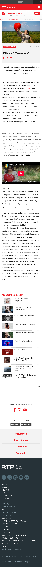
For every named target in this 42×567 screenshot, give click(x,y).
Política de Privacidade (9, 556)
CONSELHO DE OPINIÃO (10, 538)
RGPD (4, 546)
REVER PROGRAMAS (9, 507)
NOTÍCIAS (5, 484)
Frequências (21, 440)
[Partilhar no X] (7, 58)
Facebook (4, 477)
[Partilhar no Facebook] (3, 58)
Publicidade (13, 558)
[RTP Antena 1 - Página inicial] (14, 7)
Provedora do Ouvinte (11, 524)
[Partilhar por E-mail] (11, 58)
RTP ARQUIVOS (7, 495)
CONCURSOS (6, 510)
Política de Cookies (24, 556)
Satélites (5, 529)
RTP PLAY (5, 501)
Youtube (21, 477)
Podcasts (21, 453)
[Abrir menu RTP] (21, 2)
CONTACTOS (6, 518)
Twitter (9, 477)
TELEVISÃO (5, 490)
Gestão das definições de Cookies (15, 549)
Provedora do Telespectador (14, 521)
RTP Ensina (6, 498)
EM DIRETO (5, 504)
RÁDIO (4, 493)
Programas (21, 446)
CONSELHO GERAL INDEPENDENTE (14, 535)
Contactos (21, 433)
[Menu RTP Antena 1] (40, 7)
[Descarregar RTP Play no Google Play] (26, 424)
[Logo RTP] (12, 467)
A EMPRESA (6, 532)
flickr (26, 477)
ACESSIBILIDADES (8, 527)
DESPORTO (5, 487)
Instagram (15, 477)
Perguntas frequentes (11, 512)
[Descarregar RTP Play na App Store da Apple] (15, 424)
